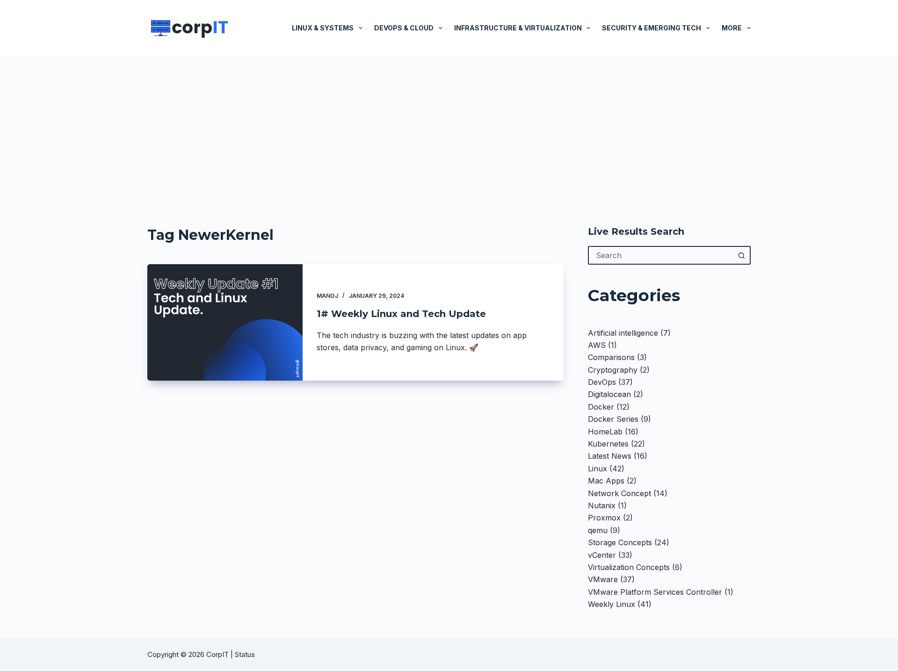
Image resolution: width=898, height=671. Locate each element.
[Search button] (741, 255)
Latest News (609, 456)
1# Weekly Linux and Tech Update (401, 313)
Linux (597, 468)
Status (246, 654)
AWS (597, 345)
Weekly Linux (611, 604)
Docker (601, 406)
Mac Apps (606, 480)
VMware (603, 579)
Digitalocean (609, 394)
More (732, 28)
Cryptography (612, 370)
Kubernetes (608, 443)
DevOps (602, 382)
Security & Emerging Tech (651, 28)
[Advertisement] (449, 126)
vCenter (602, 555)
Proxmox (604, 517)
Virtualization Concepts (629, 567)
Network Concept (619, 493)
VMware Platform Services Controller (655, 592)
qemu (598, 530)
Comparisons (611, 357)
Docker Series (613, 419)
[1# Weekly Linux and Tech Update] (225, 322)
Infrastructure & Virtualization (518, 28)
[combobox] (661, 255)
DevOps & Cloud (404, 28)
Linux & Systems (323, 28)
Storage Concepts (620, 542)
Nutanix (602, 505)
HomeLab (605, 431)
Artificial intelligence (623, 333)
